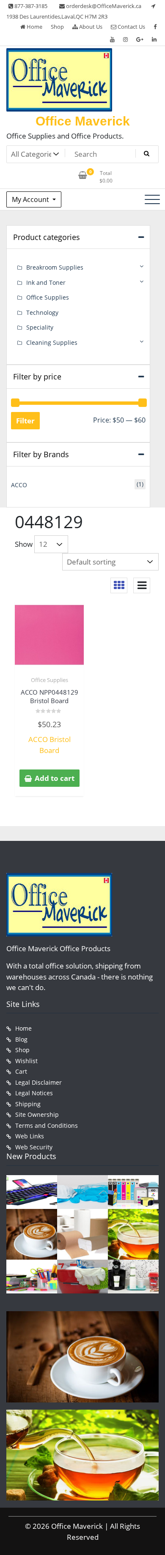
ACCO (19, 485)
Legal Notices (34, 1093)
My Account (31, 199)
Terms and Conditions (46, 1125)
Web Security (33, 1147)
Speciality (39, 327)
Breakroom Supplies (54, 267)
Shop (57, 26)
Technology (42, 312)
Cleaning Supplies (51, 342)
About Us (90, 26)
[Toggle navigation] (152, 199)
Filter (25, 421)
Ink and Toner (46, 282)
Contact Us (130, 26)
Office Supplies (49, 680)
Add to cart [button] (54, 778)
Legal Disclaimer (38, 1082)
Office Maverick (83, 121)
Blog (21, 1039)
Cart (21, 1071)
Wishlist (26, 1061)
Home (33, 26)
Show (24, 544)
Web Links (29, 1136)
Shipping (28, 1104)
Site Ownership (37, 1114)
